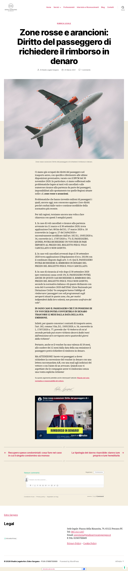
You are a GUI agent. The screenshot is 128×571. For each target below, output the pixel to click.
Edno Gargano (11, 515)
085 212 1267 (77, 532)
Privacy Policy (74, 543)
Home (48, 7)
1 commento (85, 70)
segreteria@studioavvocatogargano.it (92, 535)
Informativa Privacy (11, 538)
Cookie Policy (90, 543)
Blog (103, 7)
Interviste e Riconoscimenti (88, 7)
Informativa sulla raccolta (49, 569)
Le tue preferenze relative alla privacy (68, 569)
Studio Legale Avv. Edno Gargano (25, 561)
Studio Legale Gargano (50, 70)
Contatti (110, 7)
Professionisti (68, 7)
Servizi (56, 7)
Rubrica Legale (64, 23)
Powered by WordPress (69, 561)
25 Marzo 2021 (70, 70)
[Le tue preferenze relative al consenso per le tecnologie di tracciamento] (124, 567)
